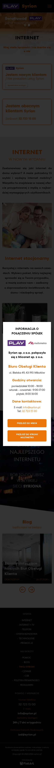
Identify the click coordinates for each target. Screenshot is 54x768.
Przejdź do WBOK (27, 423)
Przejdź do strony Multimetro (27, 436)
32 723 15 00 (29, 411)
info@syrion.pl (31, 407)
